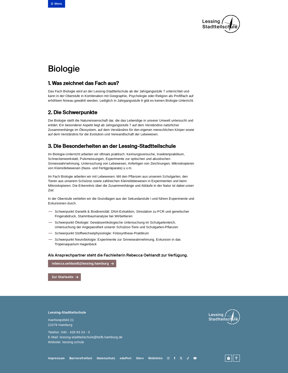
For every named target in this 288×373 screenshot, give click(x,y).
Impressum (56, 358)
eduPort (126, 358)
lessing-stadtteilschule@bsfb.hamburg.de (91, 337)
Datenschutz (106, 358)
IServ (140, 358)
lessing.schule (73, 342)
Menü (58, 4)
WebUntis (155, 358)
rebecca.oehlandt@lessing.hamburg (80, 263)
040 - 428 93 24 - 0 (75, 332)
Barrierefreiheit (80, 358)
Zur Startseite (62, 277)
